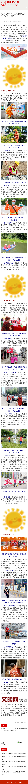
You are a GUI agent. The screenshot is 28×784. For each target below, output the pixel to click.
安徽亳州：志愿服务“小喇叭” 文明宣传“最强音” (14, 754)
